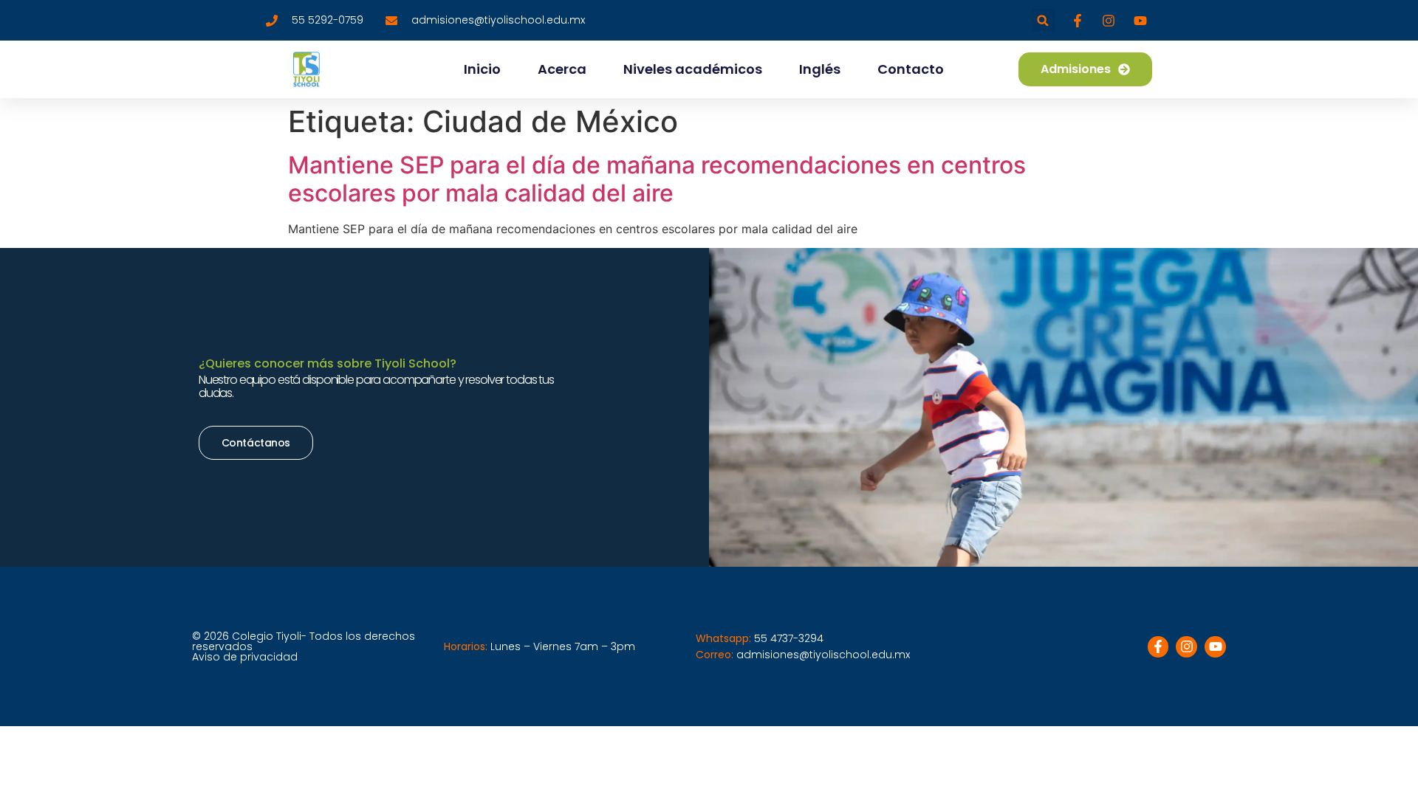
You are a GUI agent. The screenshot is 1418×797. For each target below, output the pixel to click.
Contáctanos (256, 442)
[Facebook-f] (1158, 647)
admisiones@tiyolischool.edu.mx (823, 654)
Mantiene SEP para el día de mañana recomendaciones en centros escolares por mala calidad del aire (657, 179)
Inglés (819, 69)
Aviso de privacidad (245, 656)
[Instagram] (1186, 647)
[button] (1043, 20)
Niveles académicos (692, 69)
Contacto (910, 69)
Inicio (482, 69)
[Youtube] (1215, 647)
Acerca (562, 69)
